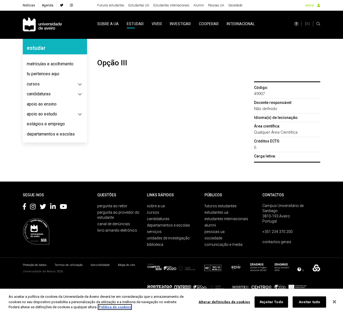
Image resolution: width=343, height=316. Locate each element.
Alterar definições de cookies (224, 302)
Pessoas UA (216, 5)
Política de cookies (115, 307)
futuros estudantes (220, 206)
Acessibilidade (100, 265)
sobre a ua (108, 24)
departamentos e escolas (51, 134)
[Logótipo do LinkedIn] (53, 207)
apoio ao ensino (42, 104)
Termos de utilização (69, 265)
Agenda (47, 5)
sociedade (213, 238)
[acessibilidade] (296, 24)
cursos (33, 83)
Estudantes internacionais (171, 5)
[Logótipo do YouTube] (63, 207)
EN (307, 24)
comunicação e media (223, 244)
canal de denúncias (113, 224)
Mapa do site (126, 265)
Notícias (29, 5)
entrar (309, 5)
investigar (180, 24)
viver (157, 24)
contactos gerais (276, 242)
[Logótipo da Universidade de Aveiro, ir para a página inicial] (42, 24)
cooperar (209, 24)
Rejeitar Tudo (271, 302)
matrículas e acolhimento (50, 63)
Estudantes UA (138, 5)
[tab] (55, 64)
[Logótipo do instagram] (33, 207)
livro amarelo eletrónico (117, 230)
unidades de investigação (168, 238)
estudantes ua (216, 212)
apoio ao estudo (42, 113)
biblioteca (155, 244)
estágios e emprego (46, 123)
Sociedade (235, 5)
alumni (210, 225)
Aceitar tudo (309, 302)
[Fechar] (334, 302)
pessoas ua (214, 232)
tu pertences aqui (43, 73)
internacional (241, 24)
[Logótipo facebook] (24, 207)
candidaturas (39, 93)
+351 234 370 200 (277, 232)
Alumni (198, 5)
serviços (154, 232)
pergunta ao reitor (112, 206)
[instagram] (71, 5)
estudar (135, 24)
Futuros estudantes (110, 5)
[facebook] (61, 5)
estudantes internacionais (226, 219)
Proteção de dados (35, 265)
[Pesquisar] (318, 24)
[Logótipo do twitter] (43, 207)
